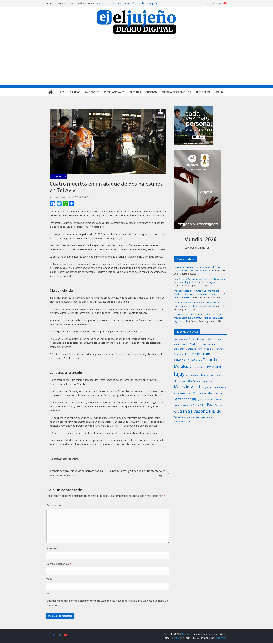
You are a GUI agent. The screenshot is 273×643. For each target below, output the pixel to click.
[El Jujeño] (50, 92)
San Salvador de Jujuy (200, 411)
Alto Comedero (181, 339)
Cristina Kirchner (182, 354)
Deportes (135, 92)
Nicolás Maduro (207, 399)
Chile (204, 344)
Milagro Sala (206, 387)
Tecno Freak (203, 92)
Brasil (211, 339)
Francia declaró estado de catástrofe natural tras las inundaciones (76, 473)
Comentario (54, 505)
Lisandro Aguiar (191, 380)
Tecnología (200, 417)
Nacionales (92, 92)
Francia (199, 360)
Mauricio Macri (187, 386)
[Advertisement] (136, 61)
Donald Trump (201, 354)
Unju (216, 417)
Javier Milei (214, 367)
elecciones (215, 354)
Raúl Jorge (214, 404)
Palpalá (219, 399)
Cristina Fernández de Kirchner (205, 348)
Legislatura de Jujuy (205, 374)
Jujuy (61, 92)
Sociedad (151, 92)
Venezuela (180, 421)
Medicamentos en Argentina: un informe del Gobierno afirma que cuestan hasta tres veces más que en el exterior (200, 294)
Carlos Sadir (189, 344)
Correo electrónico (58, 564)
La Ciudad (74, 92)
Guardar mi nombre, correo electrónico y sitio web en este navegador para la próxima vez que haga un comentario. (107, 603)
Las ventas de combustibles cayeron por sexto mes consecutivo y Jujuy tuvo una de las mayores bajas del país (199, 318)
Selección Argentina (184, 417)
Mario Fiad (207, 380)
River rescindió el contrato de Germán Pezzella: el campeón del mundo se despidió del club (127, 5)
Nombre (52, 548)
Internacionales (114, 92)
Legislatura (190, 374)
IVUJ (204, 367)
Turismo (209, 417)
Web (49, 579)
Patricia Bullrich (199, 405)
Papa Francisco (181, 405)
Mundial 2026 (186, 393)
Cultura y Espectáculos (176, 92)
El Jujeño (85, 197)
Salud (219, 92)
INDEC (191, 367)
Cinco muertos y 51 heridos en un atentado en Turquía (137, 473)
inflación (198, 367)
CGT (199, 344)
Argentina (195, 339)
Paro (190, 405)
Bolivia (205, 339)
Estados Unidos (184, 360)
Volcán (190, 422)
